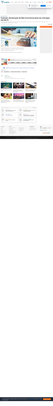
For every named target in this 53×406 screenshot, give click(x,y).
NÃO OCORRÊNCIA (6, 71)
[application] (19, 27)
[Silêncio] (31, 27)
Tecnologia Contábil (21, 128)
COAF (2, 71)
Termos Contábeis (3, 130)
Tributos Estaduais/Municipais (13, 132)
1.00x (35, 27)
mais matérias (17, 78)
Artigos (2, 128)
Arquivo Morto (20, 130)
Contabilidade (11, 128)
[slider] (33, 27)
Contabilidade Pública (21, 127)
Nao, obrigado (49, 5)
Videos (2, 129)
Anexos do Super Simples (33, 128)
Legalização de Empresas (12, 131)
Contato (2, 133)
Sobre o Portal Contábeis (12, 127)
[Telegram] (48, 128)
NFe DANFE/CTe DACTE (32, 129)
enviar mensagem (12, 78)
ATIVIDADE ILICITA (24, 71)
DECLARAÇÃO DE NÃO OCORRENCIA (15, 71)
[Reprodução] (1, 27)
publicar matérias (23, 78)
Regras (2, 131)
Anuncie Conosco (3, 132)
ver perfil (7, 78)
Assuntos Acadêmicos (12, 133)
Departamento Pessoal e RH (12, 130)
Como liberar (43, 5)
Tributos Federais (11, 129)
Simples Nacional (32, 127)
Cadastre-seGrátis (50, 2)
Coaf (6, 50)
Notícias (2, 127)
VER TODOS (34, 107)
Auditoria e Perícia (21, 129)
